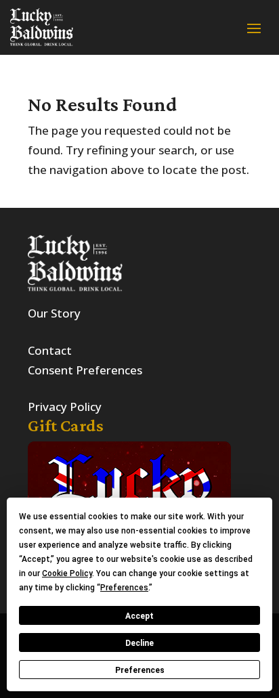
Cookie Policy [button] (67, 573)
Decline (139, 643)
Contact (50, 350)
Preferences (140, 670)
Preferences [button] (124, 587)
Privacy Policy (65, 406)
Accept (139, 616)
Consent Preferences (85, 370)
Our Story (54, 313)
